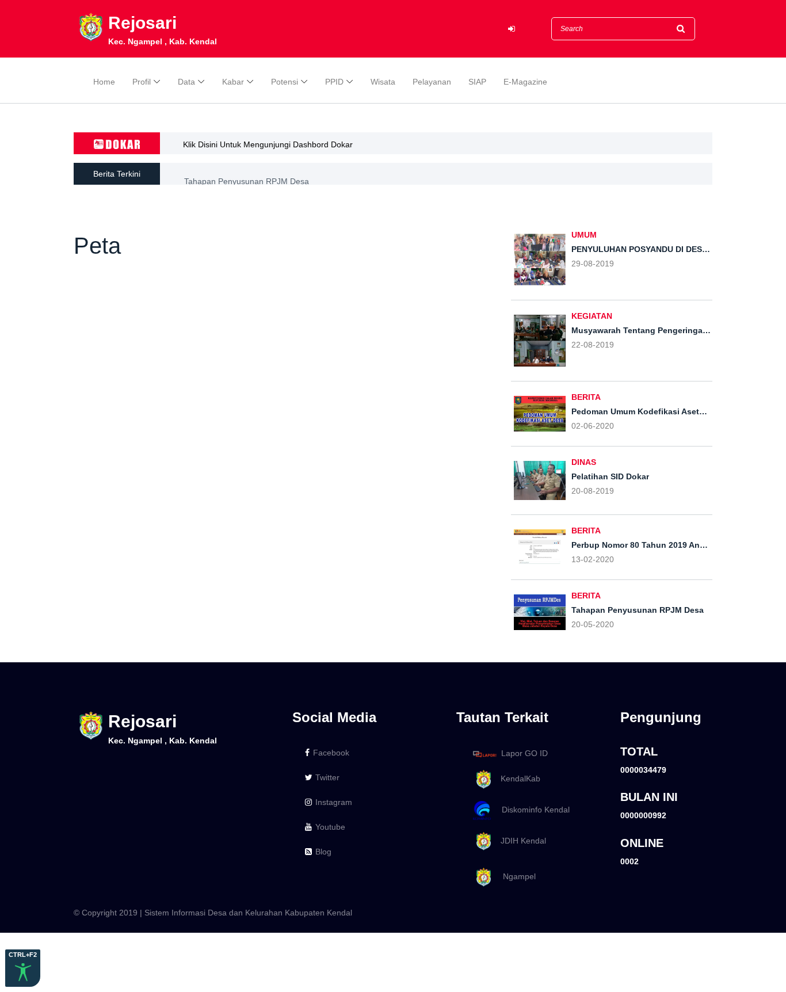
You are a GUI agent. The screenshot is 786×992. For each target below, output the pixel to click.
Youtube (330, 826)
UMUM (584, 235)
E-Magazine (525, 81)
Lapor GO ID (524, 753)
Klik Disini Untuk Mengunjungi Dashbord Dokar (268, 144)
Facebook (331, 752)
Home (104, 81)
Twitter (327, 777)
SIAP (477, 81)
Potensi (284, 81)
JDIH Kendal (520, 840)
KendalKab (517, 778)
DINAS (583, 462)
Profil (141, 81)
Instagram (333, 802)
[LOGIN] (511, 29)
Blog (323, 851)
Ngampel (515, 877)
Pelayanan (432, 81)
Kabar (233, 81)
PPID (334, 81)
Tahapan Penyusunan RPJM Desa (246, 174)
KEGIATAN (591, 316)
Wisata (383, 81)
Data (186, 81)
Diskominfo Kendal (532, 809)
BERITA (586, 397)
